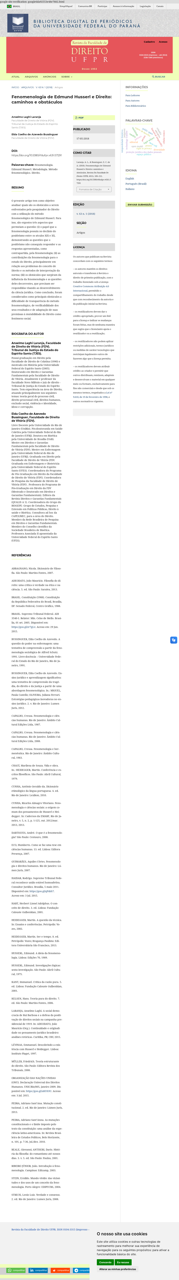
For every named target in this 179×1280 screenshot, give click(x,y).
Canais (159, 6)
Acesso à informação (123, 6)
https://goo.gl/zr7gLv (23, 627)
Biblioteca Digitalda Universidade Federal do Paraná (87, 23)
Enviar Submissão (140, 204)
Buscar (159, 76)
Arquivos (31, 76)
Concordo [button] (105, 1262)
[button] (16, 1270)
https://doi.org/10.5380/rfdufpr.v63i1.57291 (37, 155)
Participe (102, 6)
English (130, 178)
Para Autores (132, 100)
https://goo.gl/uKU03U (38, 1091)
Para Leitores (133, 95)
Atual (16, 76)
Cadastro (149, 41)
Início (15, 87)
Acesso (163, 41)
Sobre (65, 76)
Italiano (130, 189)
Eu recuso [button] (123, 1262)
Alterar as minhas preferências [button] (117, 1269)
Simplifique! (66, 6)
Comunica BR (85, 6)
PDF (81, 117)
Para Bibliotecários (136, 105)
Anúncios (49, 76)
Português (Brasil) (136, 183)
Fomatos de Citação (90, 189)
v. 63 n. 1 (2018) (44, 87)
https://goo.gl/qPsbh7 (42, 891)
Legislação (145, 6)
